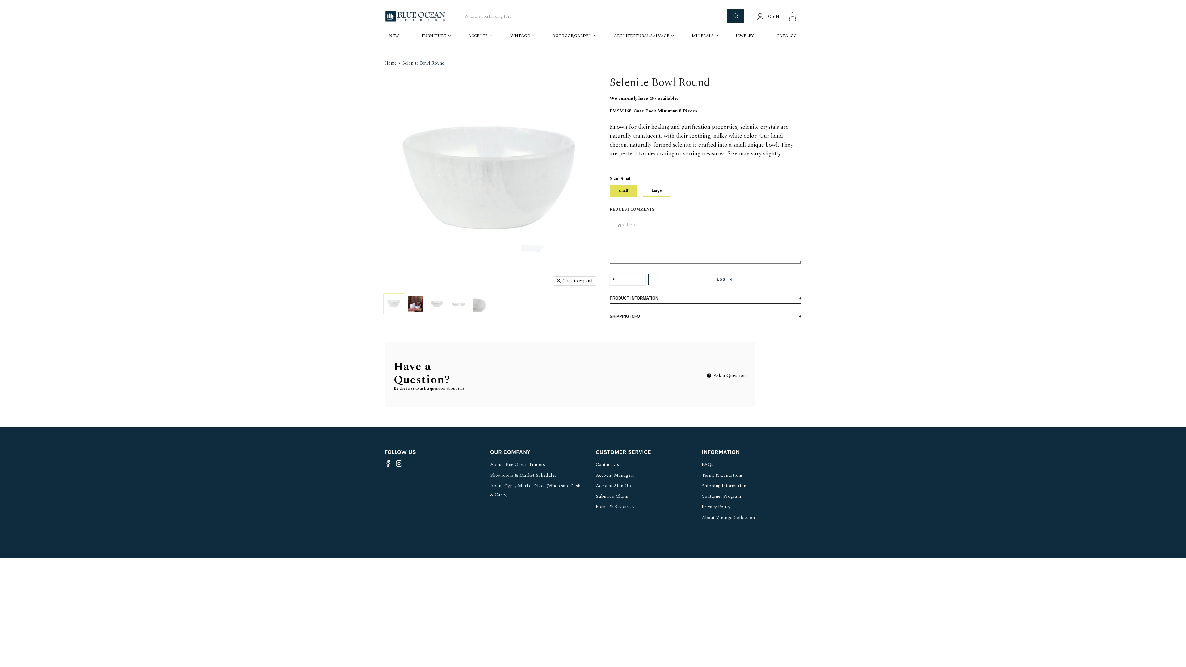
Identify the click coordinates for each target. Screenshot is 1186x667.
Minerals (702, 36)
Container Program (721, 496)
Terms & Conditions (722, 475)
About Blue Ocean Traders (517, 464)
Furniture (434, 36)
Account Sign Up (613, 485)
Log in (725, 279)
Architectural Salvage (641, 36)
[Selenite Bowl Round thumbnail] (394, 304)
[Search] (736, 16)
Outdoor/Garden (572, 36)
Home (391, 63)
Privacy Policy (716, 506)
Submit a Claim (612, 496)
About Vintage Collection (728, 517)
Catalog (786, 36)
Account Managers (615, 475)
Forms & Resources (615, 506)
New (394, 36)
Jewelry (745, 36)
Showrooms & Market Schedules (523, 475)
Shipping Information (724, 485)
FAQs (707, 464)
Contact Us (607, 464)
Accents (478, 36)
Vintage (520, 36)
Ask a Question (729, 375)
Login (772, 16)
